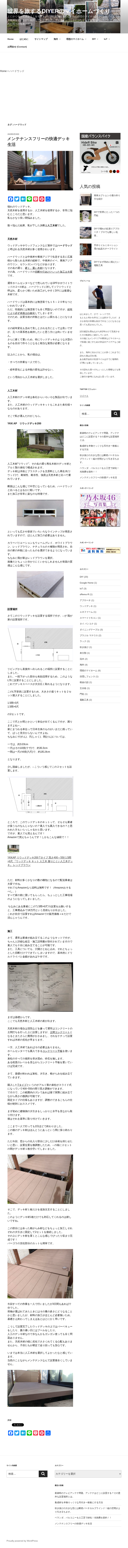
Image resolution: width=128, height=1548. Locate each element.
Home (10, 39)
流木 (82, 659)
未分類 (83, 653)
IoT (105, 39)
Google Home (87, 582)
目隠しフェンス (87, 676)
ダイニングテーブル (89, 629)
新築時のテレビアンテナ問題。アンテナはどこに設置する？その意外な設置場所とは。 (99, 436)
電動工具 (84, 700)
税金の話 (84, 682)
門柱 (82, 694)
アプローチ (85, 600)
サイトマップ (41, 39)
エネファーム (86, 612)
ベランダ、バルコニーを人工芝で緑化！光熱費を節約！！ (83, 1517)
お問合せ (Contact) (17, 46)
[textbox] (40, 819)
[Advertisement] (64, 98)
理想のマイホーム (75, 39)
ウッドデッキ (86, 606)
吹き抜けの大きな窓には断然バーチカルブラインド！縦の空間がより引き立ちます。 (99, 459)
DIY (94, 39)
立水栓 (83, 688)
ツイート (84, 396)
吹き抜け (84, 647)
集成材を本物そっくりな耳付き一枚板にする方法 (79, 1502)
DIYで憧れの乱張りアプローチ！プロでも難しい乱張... (106, 232)
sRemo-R (84, 594)
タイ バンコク (87, 623)
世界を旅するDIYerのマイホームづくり (59, 11)
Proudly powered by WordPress (22, 1541)
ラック (83, 641)
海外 (56, 39)
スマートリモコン (88, 618)
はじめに (24, 39)
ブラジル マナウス (89, 635)
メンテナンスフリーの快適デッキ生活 (98, 477)
